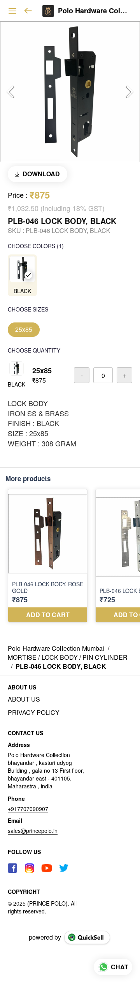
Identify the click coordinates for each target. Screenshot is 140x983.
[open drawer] (12, 11)
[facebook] (12, 868)
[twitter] (64, 868)
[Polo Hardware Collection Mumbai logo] (48, 11)
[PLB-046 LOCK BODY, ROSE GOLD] (47, 556)
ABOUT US (24, 699)
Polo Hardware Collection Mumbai (93, 11)
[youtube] (46, 868)
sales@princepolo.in (33, 830)
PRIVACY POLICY (34, 712)
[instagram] (29, 868)
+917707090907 (28, 809)
